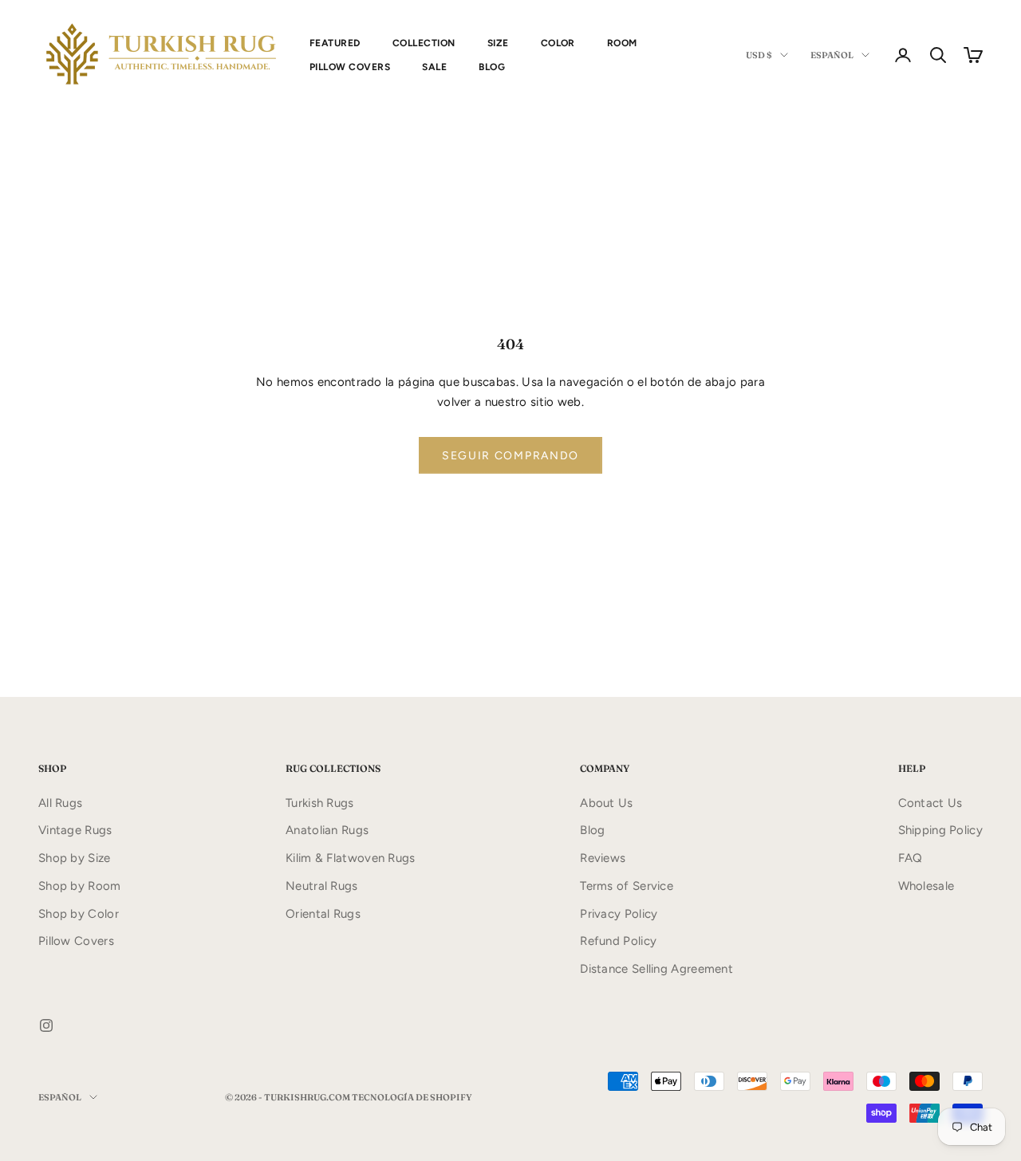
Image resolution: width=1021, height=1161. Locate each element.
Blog (492, 67)
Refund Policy (618, 941)
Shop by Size (74, 858)
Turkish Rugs (320, 803)
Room (622, 43)
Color (558, 43)
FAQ (910, 858)
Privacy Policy (618, 914)
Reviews (602, 858)
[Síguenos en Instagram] (46, 1025)
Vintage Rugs (75, 830)
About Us (606, 803)
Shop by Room (79, 886)
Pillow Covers (349, 67)
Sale (434, 67)
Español (831, 55)
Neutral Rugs (322, 886)
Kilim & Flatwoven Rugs (351, 858)
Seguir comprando (510, 455)
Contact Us (930, 803)
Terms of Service (626, 886)
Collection (423, 43)
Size (498, 43)
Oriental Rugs (323, 914)
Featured (335, 43)
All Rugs (60, 803)
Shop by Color (78, 914)
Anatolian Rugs (327, 830)
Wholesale (926, 886)
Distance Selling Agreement (656, 969)
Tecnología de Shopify (412, 1097)
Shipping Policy (941, 830)
